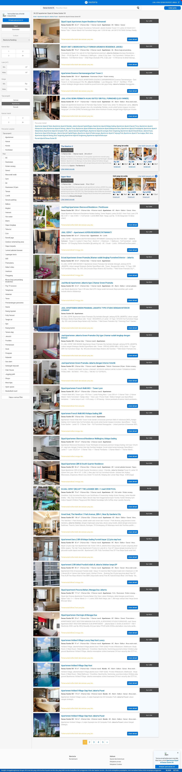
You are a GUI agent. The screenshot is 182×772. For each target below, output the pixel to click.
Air (6, 183)
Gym (7, 179)
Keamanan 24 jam (11, 187)
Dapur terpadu (10, 246)
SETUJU (176, 770)
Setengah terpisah (12, 366)
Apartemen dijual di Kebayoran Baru (109, 128)
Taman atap (9, 332)
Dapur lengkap (10, 225)
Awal (34, 16)
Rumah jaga (9, 238)
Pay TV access (10, 286)
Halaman (8, 294)
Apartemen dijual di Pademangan (89, 133)
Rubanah (8, 357)
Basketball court (11, 391)
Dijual (16, 26)
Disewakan (15, 29)
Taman (7, 191)
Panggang (9, 276)
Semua (15, 100)
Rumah (15, 107)
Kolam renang (10, 166)
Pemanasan (9, 345)
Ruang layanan (10, 311)
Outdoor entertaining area (14, 242)
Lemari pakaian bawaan (13, 250)
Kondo (7, 146)
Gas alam (8, 362)
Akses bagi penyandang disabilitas (14, 281)
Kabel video (9, 267)
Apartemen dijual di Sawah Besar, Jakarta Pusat (136, 131)
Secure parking (10, 200)
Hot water (9, 217)
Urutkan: (16, 35)
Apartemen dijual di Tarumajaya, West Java (138, 133)
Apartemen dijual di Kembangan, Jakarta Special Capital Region (56, 133)
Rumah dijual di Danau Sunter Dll (45, 138)
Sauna (7, 307)
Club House (9, 370)
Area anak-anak (11, 175)
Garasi (7, 170)
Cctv (7, 233)
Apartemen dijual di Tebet (43, 126)
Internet (8, 212)
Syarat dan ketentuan (117, 759)
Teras (7, 299)
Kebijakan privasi (115, 761)
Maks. (4, 72)
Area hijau (8, 383)
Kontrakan (9, 150)
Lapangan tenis (11, 255)
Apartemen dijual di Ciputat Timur (128, 126)
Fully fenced (9, 315)
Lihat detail (132, 39)
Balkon (7, 204)
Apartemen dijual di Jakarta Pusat (48, 16)
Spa (6, 324)
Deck (7, 349)
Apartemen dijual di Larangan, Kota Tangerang (104, 131)
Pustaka (8, 341)
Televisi (8, 229)
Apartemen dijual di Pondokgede (132, 128)
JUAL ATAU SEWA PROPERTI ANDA (164, 2)
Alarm (7, 221)
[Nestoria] (91, 3)
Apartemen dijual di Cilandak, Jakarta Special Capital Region (73, 126)
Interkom (8, 271)
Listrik (7, 196)
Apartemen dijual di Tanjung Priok (112, 133)
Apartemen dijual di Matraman (86, 128)
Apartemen (16, 103)
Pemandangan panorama (14, 303)
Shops (7, 378)
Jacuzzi (8, 336)
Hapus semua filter (16, 397)
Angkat (7, 208)
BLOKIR (168, 770)
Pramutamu (9, 263)
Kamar (7, 142)
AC (6, 158)
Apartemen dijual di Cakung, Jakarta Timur (61, 128)
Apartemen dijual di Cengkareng (75, 135)
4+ (23, 56)
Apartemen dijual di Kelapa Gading (104, 126)
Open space (9, 387)
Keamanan (9, 162)
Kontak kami (73, 759)
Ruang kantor (10, 328)
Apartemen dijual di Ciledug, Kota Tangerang (49, 135)
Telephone (9, 290)
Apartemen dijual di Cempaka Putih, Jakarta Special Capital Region (66, 131)
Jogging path (10, 374)
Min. (4, 67)
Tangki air (8, 320)
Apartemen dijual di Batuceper (97, 135)
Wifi (6, 259)
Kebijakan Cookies (116, 764)
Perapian (8, 353)
